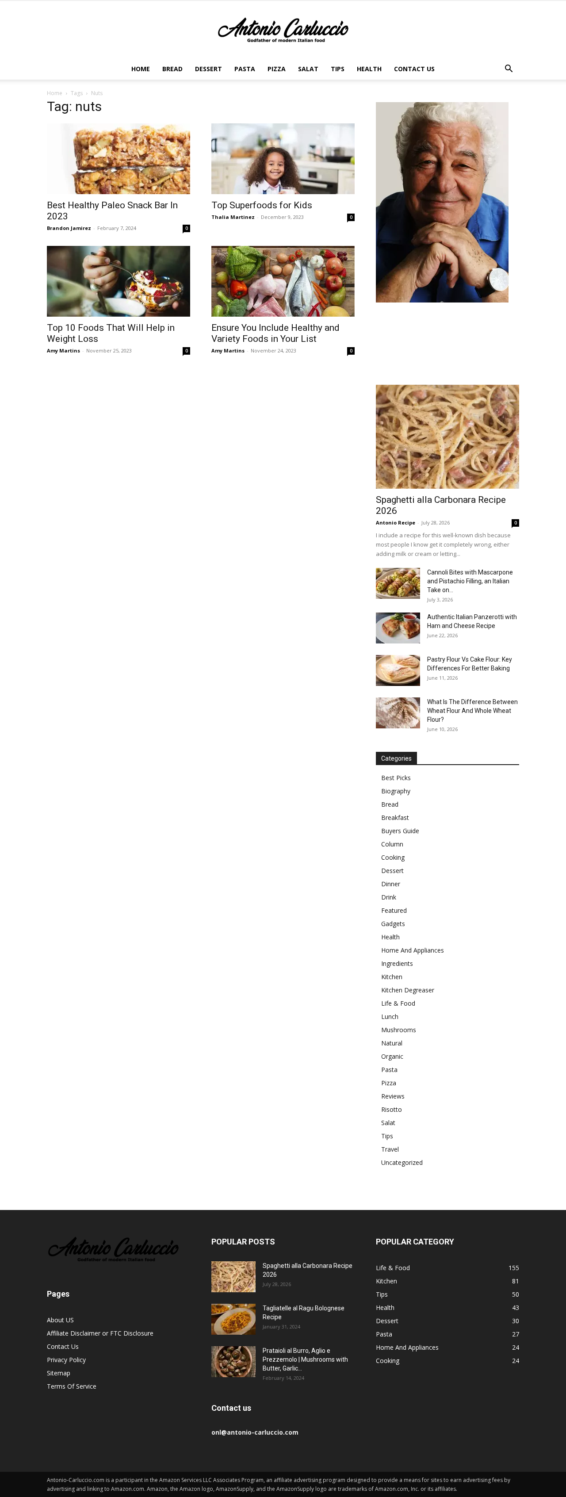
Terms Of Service (71, 1386)
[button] (508, 69)
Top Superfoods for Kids (261, 205)
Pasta (244, 69)
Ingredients (397, 963)
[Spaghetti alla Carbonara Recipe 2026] (447, 437)
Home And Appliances (412, 950)
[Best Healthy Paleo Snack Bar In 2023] (118, 158)
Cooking (393, 857)
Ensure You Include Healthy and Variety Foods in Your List (275, 333)
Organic (392, 1056)
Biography (395, 791)
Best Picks (396, 777)
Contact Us (414, 69)
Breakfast (395, 817)
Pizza (277, 69)
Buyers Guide (400, 831)
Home (140, 69)
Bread (172, 69)
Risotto (391, 1109)
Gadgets (393, 923)
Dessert (208, 69)
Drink (388, 897)
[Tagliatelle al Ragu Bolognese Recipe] (233, 1319)
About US (60, 1320)
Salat (308, 69)
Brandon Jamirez (69, 228)
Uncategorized (402, 1162)
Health (369, 69)
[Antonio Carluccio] (283, 30)
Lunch (389, 1016)
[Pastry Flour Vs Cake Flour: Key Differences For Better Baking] (398, 670)
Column (392, 844)
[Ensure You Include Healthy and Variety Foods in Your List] (283, 281)
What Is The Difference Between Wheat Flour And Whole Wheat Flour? (472, 710)
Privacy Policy (66, 1359)
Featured (394, 910)
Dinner (390, 884)
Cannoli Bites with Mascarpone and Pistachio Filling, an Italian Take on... (470, 581)
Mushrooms (398, 1030)
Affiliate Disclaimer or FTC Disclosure (100, 1333)
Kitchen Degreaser (407, 990)
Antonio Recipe (395, 522)
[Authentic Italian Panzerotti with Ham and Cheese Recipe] (398, 628)
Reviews (393, 1096)
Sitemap (58, 1373)
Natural (391, 1043)
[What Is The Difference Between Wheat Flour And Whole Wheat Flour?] (398, 712)
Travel (390, 1149)
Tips (337, 69)
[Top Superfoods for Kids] (283, 158)
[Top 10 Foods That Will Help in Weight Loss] (118, 281)
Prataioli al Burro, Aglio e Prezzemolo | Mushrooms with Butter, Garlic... (305, 1359)
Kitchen (391, 976)
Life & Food (398, 1003)
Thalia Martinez (233, 217)
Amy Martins (63, 350)
